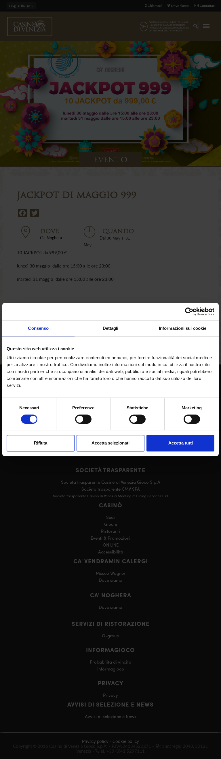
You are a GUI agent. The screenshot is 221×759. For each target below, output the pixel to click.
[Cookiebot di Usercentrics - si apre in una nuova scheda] (189, 311)
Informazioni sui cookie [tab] (182, 328)
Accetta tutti (180, 442)
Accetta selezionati (110, 442)
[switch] (83, 419)
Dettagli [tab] (111, 328)
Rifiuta (40, 442)
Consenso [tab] (38, 328)
